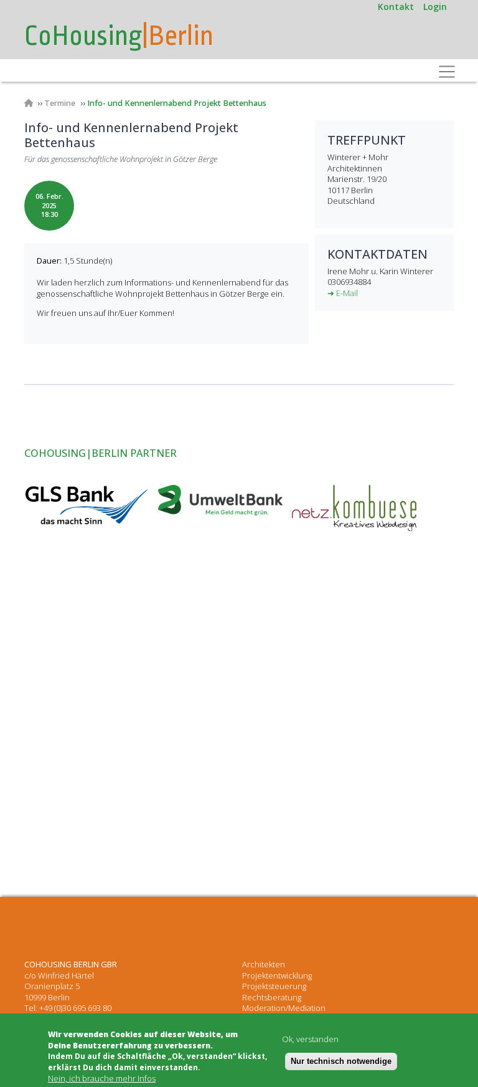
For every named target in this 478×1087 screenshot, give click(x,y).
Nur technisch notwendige (341, 1061)
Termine (59, 103)
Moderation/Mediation (284, 1007)
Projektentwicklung (277, 975)
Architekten (263, 964)
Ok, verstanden (310, 1039)
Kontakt (396, 6)
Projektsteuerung (274, 986)
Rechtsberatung (271, 997)
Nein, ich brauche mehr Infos (102, 1078)
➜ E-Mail (342, 293)
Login (435, 6)
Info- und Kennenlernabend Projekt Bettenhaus (176, 103)
